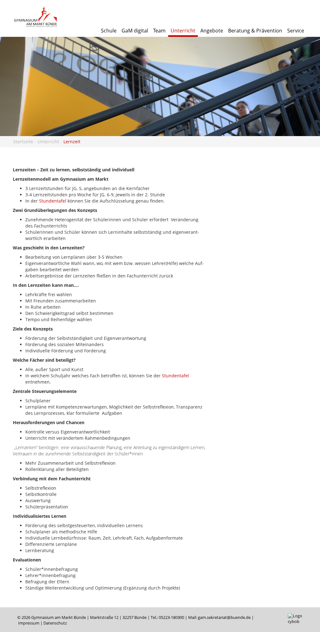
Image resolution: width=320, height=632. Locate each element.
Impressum (28, 623)
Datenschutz (55, 623)
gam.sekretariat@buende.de (224, 617)
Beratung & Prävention (255, 30)
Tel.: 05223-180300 (167, 617)
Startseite (23, 142)
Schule (109, 30)
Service (295, 30)
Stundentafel (52, 201)
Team (159, 30)
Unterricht (183, 30)
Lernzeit (71, 142)
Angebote (211, 30)
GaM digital (135, 30)
